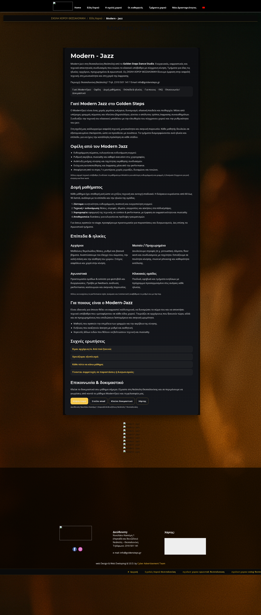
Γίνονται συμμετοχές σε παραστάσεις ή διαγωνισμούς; (103, 372)
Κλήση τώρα (79, 401)
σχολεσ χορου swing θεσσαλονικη (127, 571)
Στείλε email (98, 401)
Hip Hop (157, 294)
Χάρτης (142, 401)
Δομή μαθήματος (112, 89)
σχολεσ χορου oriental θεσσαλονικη (173, 571)
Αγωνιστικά (77, 226)
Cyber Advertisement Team (151, 563)
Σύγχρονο (178, 175)
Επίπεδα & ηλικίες (133, 89)
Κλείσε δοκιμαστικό (122, 401)
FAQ (161, 89)
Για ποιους (150, 89)
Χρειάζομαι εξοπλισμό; (85, 356)
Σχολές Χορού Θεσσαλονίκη (37, 571)
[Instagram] (80, 549)
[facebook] (74, 549)
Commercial (123, 294)
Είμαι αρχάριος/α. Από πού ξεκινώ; (91, 349)
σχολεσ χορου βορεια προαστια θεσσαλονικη (225, 571)
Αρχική (11, 571)
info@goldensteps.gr (149, 82)
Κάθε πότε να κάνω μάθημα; (87, 364)
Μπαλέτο (125, 175)
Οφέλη (97, 89)
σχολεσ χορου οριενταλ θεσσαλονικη (80, 571)
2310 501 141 (121, 82)
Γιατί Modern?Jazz (81, 89)
